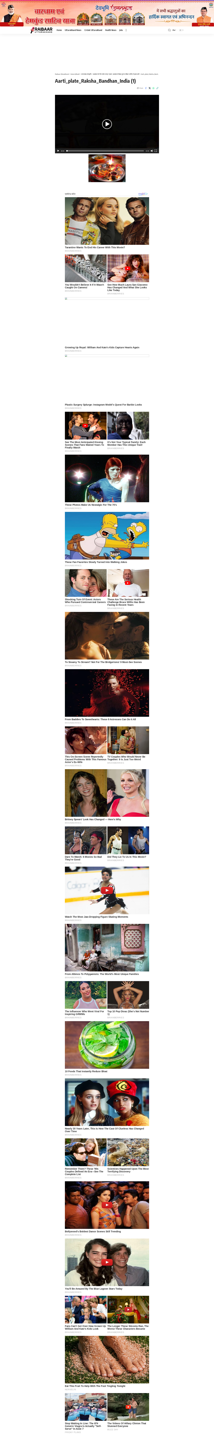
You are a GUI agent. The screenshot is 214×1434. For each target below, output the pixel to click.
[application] (107, 124)
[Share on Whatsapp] (153, 88)
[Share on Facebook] (145, 88)
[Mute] (152, 151)
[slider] (105, 150)
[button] (126, 30)
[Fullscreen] (156, 151)
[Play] (58, 151)
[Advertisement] (107, 52)
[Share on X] (149, 88)
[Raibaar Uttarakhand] (41, 30)
